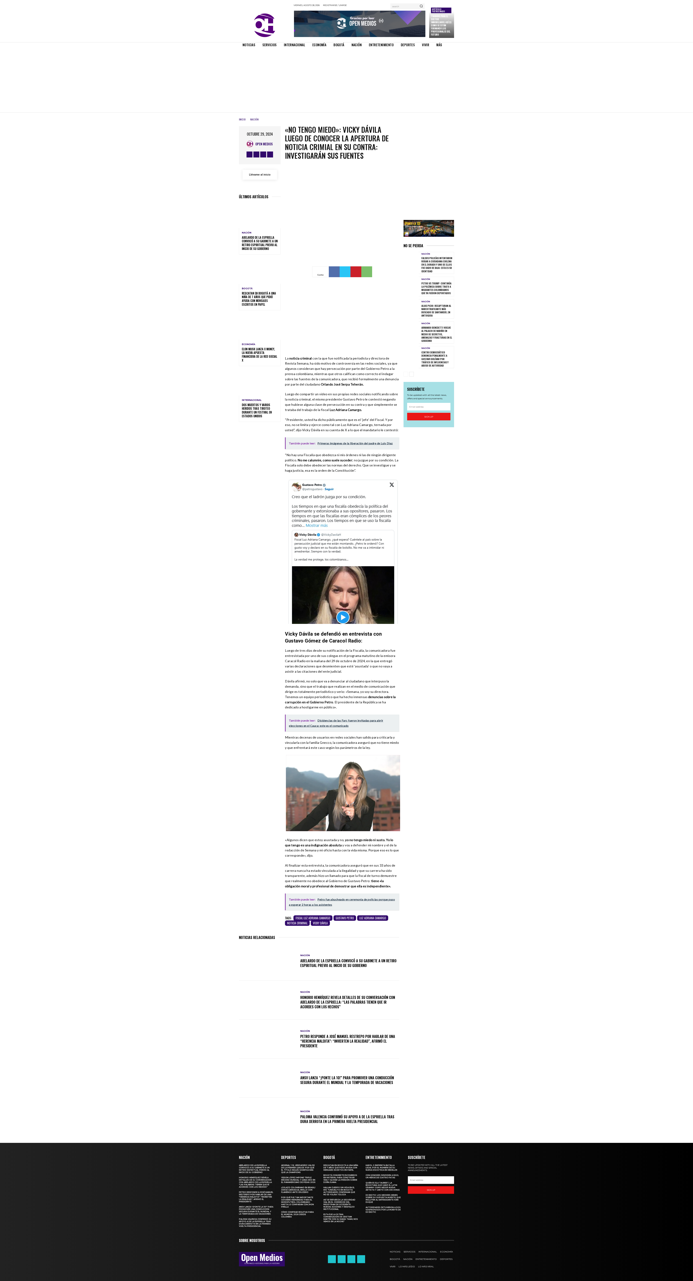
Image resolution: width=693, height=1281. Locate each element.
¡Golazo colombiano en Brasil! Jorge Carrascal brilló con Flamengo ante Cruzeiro (298, 1189)
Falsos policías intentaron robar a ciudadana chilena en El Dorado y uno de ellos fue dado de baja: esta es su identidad (436, 264)
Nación (254, 119)
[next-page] (411, 374)
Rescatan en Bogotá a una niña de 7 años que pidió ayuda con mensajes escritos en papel (259, 299)
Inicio (242, 119)
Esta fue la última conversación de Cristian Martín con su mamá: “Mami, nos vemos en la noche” (340, 1218)
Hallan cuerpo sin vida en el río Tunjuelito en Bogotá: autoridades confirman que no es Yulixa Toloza (339, 1191)
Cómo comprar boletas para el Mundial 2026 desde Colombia (297, 1214)
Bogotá (247, 288)
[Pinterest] (355, 271)
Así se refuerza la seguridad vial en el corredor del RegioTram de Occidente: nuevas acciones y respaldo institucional (339, 1204)
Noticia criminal (297, 923)
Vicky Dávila (320, 923)
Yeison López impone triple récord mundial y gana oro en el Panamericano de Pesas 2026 (298, 1179)
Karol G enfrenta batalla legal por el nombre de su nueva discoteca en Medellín (381, 1167)
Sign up (428, 416)
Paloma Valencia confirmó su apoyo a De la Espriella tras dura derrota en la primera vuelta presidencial (347, 1119)
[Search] (421, 6)
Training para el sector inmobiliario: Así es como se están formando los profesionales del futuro (441, 25)
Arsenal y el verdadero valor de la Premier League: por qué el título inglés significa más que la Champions (298, 1169)
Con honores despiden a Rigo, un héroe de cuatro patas (382, 1176)
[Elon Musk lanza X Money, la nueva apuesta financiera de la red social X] (260, 327)
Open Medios (264, 144)
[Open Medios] (250, 144)
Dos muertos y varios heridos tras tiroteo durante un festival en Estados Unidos (257, 410)
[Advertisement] (346, 76)
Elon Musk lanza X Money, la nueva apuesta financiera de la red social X (259, 354)
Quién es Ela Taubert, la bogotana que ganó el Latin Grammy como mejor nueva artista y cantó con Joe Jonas (383, 1186)
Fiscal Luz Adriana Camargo (313, 918)
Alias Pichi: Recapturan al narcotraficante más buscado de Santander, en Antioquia (436, 310)
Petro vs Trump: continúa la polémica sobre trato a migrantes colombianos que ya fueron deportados (436, 288)
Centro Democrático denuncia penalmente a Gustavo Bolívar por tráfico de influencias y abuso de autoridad (434, 358)
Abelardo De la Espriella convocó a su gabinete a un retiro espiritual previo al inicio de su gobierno (260, 243)
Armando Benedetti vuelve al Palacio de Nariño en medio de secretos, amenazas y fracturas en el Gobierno (436, 334)
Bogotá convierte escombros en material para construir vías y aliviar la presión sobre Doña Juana (340, 1178)
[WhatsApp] (366, 271)
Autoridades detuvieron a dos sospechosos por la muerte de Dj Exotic (383, 1209)
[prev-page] (406, 374)
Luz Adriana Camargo (372, 918)
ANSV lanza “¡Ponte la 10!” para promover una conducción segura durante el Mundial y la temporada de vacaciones (347, 1080)
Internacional (252, 400)
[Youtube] (270, 154)
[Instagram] (256, 154)
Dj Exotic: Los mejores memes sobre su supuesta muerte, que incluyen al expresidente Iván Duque (383, 1198)
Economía (248, 344)
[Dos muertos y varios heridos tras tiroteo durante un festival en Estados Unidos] (260, 382)
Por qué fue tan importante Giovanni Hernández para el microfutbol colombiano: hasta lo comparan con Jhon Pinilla (297, 1202)
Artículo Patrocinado (438, 10)
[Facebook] (249, 154)
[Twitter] (263, 154)
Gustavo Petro (345, 918)
